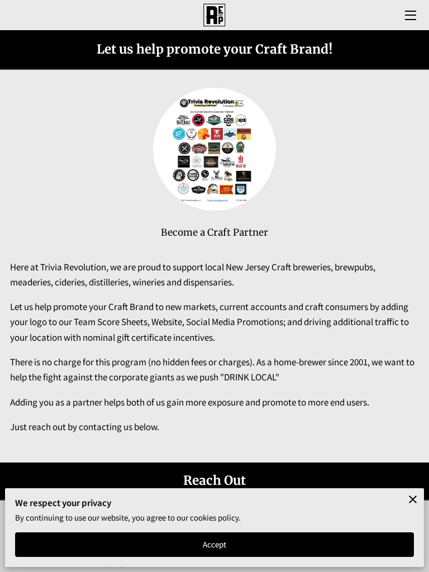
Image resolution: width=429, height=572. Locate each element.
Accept (215, 544)
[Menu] (410, 15)
